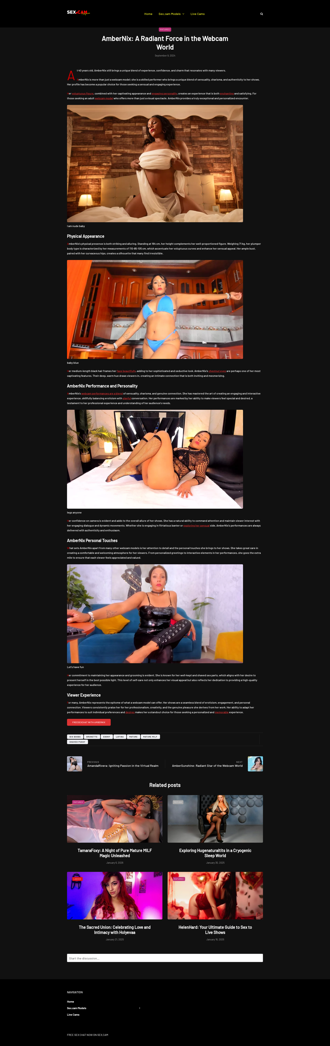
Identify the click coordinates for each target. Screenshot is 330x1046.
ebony (106, 737)
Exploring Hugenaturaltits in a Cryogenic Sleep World (215, 853)
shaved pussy (77, 742)
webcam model (104, 98)
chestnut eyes (217, 370)
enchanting (227, 93)
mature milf (150, 737)
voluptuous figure (83, 93)
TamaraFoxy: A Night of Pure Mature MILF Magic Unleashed (115, 853)
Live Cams (198, 14)
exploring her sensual (196, 525)
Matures (165, 29)
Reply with (259, 959)
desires (130, 712)
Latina (120, 737)
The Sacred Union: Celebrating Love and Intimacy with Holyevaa (115, 930)
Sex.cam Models (170, 14)
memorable (222, 712)
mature (133, 737)
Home (148, 14)
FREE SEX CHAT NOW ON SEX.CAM (87, 1034)
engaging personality (164, 93)
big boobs (75, 737)
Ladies (77, 879)
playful (127, 398)
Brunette (92, 737)
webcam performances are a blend (102, 393)
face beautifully (126, 370)
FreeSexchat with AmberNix (88, 722)
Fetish (178, 802)
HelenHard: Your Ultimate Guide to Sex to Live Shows (215, 930)
